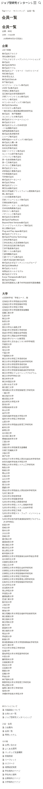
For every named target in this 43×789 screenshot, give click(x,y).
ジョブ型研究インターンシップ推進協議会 (16, 3)
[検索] (39, 2)
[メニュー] (34, 2)
